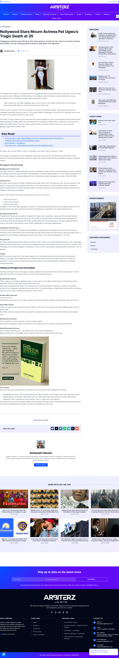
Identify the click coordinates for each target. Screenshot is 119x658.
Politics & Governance (66, 14)
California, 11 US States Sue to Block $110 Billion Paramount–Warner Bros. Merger (14, 539)
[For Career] (94, 645)
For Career (100, 645)
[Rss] (118, 1)
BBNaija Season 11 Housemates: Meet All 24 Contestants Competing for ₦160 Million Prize (44, 511)
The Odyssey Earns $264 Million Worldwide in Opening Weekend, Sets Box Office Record (105, 511)
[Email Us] (94, 622)
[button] (52, 428)
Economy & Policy (26, 14)
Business (6, 14)
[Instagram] (116, 1)
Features (106, 14)
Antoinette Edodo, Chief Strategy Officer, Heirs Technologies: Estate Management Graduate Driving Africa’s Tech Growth (107, 50)
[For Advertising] (94, 640)
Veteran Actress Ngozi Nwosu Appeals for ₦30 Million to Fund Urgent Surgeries (75, 511)
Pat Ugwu (45, 420)
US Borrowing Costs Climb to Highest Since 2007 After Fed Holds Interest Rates (107, 157)
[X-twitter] (111, 1)
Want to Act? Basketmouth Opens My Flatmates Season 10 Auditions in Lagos (14, 511)
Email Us (99, 622)
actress (37, 93)
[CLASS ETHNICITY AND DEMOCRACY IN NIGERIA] (24, 385)
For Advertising (101, 639)
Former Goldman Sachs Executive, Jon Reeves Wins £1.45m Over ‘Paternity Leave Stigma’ (107, 170)
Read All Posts (41, 465)
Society (79, 14)
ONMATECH (75, 655)
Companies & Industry (49, 14)
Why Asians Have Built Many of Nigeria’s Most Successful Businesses (107, 101)
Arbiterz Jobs (56, 18)
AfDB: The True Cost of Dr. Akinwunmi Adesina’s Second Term (107, 89)
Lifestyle (97, 14)
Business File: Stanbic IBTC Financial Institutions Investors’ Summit (106, 183)
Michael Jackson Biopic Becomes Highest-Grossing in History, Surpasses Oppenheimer (105, 539)
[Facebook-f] (109, 1)
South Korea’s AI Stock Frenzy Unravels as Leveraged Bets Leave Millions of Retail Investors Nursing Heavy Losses (106, 134)
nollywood (38, 420)
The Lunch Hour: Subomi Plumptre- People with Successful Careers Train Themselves (106, 65)
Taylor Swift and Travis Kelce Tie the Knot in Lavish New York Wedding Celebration (44, 539)
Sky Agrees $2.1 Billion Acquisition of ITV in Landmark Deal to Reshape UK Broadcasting (74, 539)
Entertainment (6, 26)
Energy (37, 14)
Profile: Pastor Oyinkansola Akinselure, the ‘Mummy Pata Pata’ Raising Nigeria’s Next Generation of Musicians (107, 36)
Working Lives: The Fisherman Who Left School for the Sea (106, 77)
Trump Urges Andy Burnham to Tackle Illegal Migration (107, 146)
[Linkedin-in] (113, 1)
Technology (88, 14)
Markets (14, 14)
